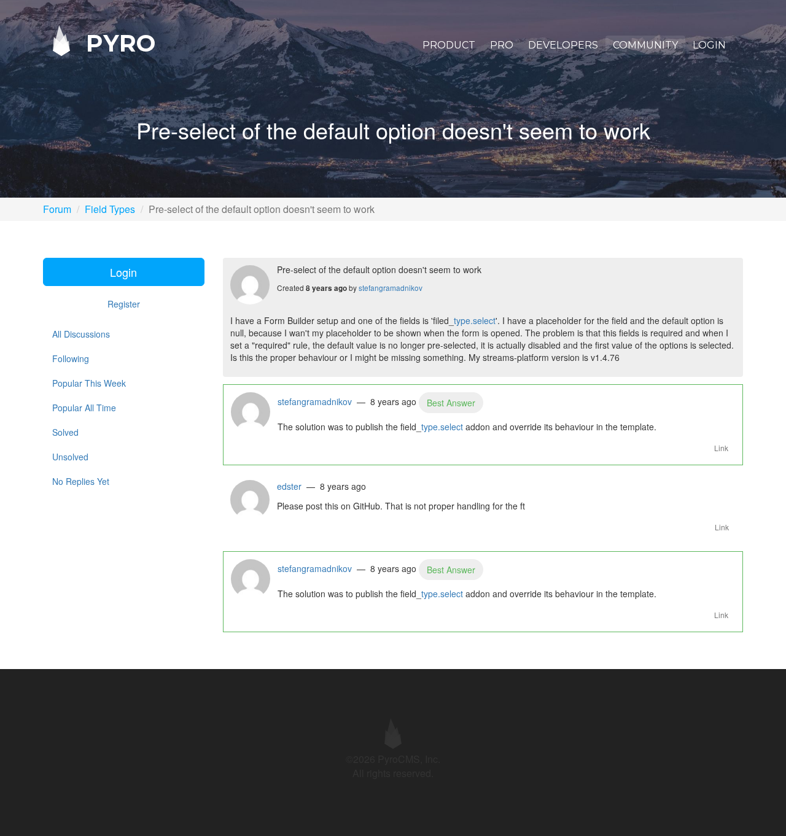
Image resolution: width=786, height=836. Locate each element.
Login (709, 45)
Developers (563, 45)
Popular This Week (89, 383)
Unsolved (70, 457)
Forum (57, 209)
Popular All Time (84, 407)
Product (448, 45)
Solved (65, 432)
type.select (475, 320)
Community (645, 45)
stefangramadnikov (390, 287)
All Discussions (81, 334)
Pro (501, 45)
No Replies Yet (80, 481)
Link (721, 448)
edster (289, 486)
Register (123, 304)
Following (70, 358)
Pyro (117, 42)
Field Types (110, 209)
